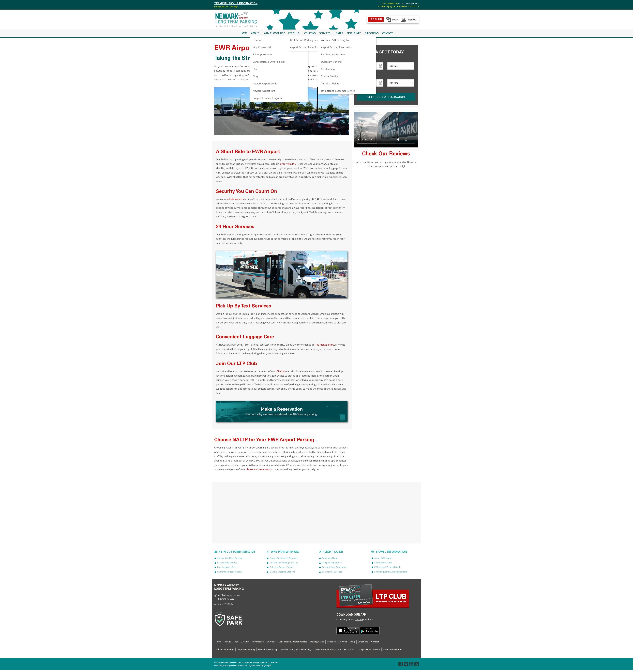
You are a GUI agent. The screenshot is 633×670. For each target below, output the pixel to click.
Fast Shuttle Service (227, 562)
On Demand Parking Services (284, 562)
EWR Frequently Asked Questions (390, 571)
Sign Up (412, 19)
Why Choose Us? (262, 47)
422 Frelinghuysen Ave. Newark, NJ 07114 (398, 6)
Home (244, 33)
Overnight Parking (331, 61)
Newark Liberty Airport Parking (296, 649)
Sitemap (274, 662)
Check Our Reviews (386, 154)
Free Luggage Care (226, 567)
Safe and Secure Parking (282, 567)
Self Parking (328, 69)
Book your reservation (259, 469)
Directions (372, 33)
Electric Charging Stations (282, 571)
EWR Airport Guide (383, 562)
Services (325, 33)
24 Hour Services (235, 227)
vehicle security (235, 199)
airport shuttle (288, 163)
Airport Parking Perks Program (307, 47)
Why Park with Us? (285, 552)
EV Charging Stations (333, 54)
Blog (255, 76)
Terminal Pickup (330, 83)
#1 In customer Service (237, 552)
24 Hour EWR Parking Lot (335, 40)
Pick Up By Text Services (243, 306)
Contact (387, 33)
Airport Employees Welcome (284, 558)
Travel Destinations (392, 649)
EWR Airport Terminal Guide (387, 567)
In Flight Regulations (332, 562)
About (255, 33)
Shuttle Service (329, 76)
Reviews (257, 40)
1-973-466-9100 (390, 3)
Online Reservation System (327, 649)
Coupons (310, 33)
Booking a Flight (330, 558)
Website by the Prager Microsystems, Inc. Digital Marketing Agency (242, 665)
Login (395, 19)
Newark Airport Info (264, 90)
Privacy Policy (264, 662)
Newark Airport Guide (265, 83)
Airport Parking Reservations (337, 47)
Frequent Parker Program (267, 98)
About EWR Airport (383, 558)
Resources (349, 649)
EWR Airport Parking (268, 649)
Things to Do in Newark (369, 649)
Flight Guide (333, 552)
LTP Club (293, 33)
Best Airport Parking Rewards (306, 40)
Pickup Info (354, 33)
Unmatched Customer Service (338, 90)
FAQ (255, 69)
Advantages (258, 641)
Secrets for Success (332, 571)
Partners (253, 662)
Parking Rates (317, 641)
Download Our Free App (226, 6)
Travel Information (391, 552)
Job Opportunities (263, 54)
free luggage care (324, 344)
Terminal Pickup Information (235, 3)
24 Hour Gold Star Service (229, 558)
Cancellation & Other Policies (269, 61)
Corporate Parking (246, 649)
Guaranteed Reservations (230, 571)
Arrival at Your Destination (334, 567)
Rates (339, 33)
